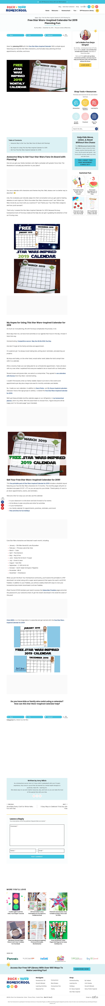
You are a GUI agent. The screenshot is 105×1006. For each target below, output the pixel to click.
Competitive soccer (24, 341)
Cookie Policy (39, 997)
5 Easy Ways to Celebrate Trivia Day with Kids (54, 806)
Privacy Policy (31, 997)
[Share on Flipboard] (2, 508)
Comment (14, 826)
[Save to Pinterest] (2, 505)
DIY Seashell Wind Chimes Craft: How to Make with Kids (92, 212)
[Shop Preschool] (85, 119)
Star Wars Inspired (74, 991)
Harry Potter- (40, 388)
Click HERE (10, 620)
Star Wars (25, 719)
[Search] (96, 128)
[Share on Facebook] (2, 501)
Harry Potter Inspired (91, 989)
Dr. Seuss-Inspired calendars (57, 388)
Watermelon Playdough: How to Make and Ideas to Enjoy (92, 192)
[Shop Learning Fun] (94, 105)
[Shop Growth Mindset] (76, 119)
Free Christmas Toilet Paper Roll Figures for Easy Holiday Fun (58, 942)
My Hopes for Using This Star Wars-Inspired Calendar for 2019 (29, 147)
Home (47, 10)
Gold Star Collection (68, 6)
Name (12, 850)
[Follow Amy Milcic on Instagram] (37, 796)
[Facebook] (89, 6)
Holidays (72, 986)
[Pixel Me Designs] (94, 997)
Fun (40, 17)
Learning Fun (73, 983)
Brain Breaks (54, 983)
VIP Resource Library (87, 10)
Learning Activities (41, 986)
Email (41, 850)
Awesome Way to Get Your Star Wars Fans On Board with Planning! (30, 143)
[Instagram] (92, 6)
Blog (60, 6)
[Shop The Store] (94, 119)
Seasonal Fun (39, 989)
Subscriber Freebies (49, 590)
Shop (77, 6)
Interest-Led (19, 719)
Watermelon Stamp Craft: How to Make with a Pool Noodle (78, 212)
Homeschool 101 (40, 980)
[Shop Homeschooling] (76, 105)
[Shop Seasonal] (85, 105)
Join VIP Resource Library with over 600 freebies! (52, 2)
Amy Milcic (39, 27)
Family (53, 989)
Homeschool (54, 980)
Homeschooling (74, 980)
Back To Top (47, 997)
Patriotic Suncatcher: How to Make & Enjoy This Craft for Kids (58, 913)
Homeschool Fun (56, 986)
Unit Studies (88, 983)
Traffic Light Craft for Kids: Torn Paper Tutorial (16, 912)
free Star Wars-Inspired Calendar (40, 46)
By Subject (88, 980)
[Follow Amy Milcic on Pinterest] (40, 796)
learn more (85, 65)
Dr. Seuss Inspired (74, 989)
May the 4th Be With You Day (41, 341)
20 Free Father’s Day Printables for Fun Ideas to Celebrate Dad (37, 913)
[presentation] (16, 901)
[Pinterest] (96, 6)
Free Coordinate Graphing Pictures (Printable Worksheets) (37, 942)
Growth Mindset (40, 983)
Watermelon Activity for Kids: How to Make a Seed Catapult (78, 192)
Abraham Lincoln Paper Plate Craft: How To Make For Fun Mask (16, 942)
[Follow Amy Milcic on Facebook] (34, 796)
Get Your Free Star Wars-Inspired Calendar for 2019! (26, 150)
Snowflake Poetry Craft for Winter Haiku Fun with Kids (20, 806)
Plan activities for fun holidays (19, 510)
